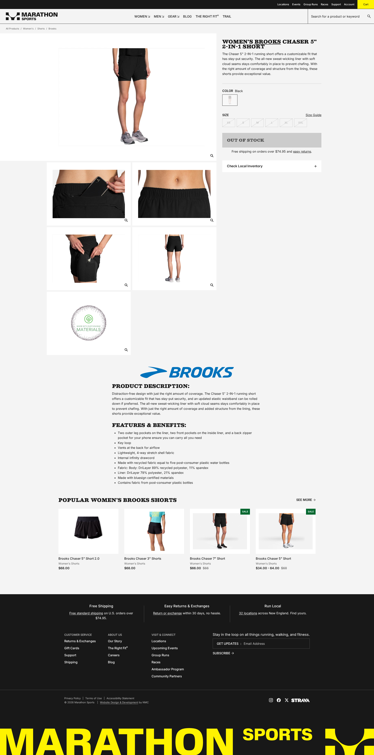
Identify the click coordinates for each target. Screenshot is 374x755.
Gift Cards (71, 648)
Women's (28, 28)
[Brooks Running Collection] (187, 372)
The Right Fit (118, 648)
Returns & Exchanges (80, 641)
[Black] (229, 100)
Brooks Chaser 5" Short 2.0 (78, 558)
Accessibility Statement (120, 698)
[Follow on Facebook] (279, 700)
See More (304, 500)
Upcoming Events (165, 648)
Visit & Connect (164, 634)
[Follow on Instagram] (271, 700)
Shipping (71, 662)
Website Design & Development (119, 702)
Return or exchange (167, 613)
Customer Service (78, 634)
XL (286, 122)
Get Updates (227, 644)
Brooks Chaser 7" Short (207, 558)
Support (336, 4)
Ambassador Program (168, 669)
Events (296, 4)
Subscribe (221, 653)
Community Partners (167, 676)
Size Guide (313, 115)
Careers (114, 655)
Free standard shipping (86, 613)
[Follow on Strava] (300, 700)
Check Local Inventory (245, 166)
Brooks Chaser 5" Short (273, 558)
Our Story (115, 641)
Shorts (41, 28)
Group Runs (310, 4)
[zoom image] (211, 156)
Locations (283, 4)
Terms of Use (93, 698)
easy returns (302, 151)
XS (228, 122)
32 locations (248, 613)
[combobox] (341, 16)
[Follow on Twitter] (286, 700)
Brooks (52, 28)
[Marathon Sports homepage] (32, 16)
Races (324, 4)
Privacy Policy (72, 698)
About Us (115, 634)
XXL (300, 122)
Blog (111, 662)
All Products (12, 28)
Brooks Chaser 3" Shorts (142, 558)
